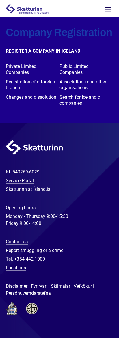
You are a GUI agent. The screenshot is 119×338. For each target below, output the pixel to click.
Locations (16, 267)
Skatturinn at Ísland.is (28, 189)
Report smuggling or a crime (34, 250)
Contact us (17, 241)
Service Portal (20, 180)
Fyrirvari (39, 286)
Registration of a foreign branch (30, 85)
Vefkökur (83, 286)
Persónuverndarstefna (28, 293)
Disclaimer (16, 286)
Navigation (108, 9)
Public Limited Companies (74, 69)
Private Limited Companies (21, 69)
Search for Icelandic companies (80, 100)
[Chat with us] (96, 315)
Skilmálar (60, 286)
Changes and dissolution (31, 97)
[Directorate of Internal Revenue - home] (30, 8)
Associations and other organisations (83, 85)
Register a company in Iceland (43, 51)
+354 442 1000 (29, 259)
